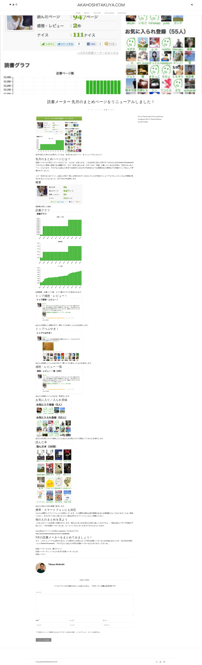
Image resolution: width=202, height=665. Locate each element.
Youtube (97, 13)
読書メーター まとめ (43, 549)
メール (72, 620)
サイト (105, 620)
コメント (39, 592)
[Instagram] (16, 4)
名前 (38, 620)
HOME (78, 13)
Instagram (109, 13)
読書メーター (109, 110)
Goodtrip (122, 13)
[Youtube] (13, 4)
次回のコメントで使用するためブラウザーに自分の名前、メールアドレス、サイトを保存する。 (69, 632)
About (87, 13)
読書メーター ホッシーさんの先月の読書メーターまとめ (57, 551)
